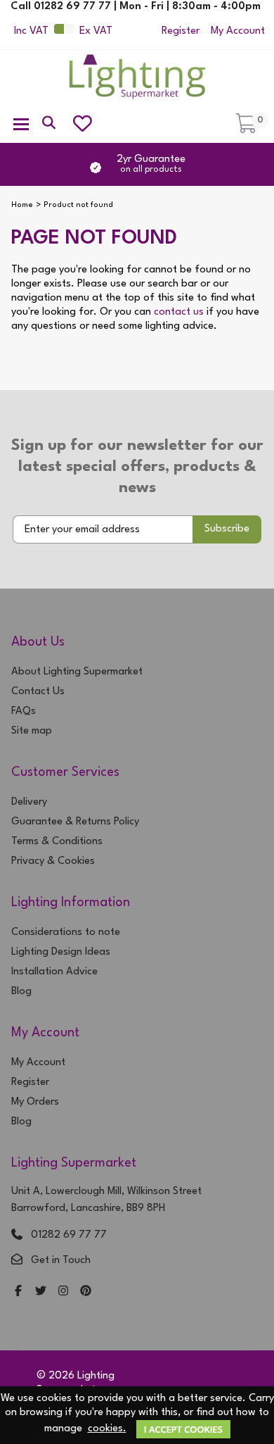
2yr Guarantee (151, 164)
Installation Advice (54, 972)
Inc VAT (31, 31)
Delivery (29, 802)
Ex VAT (95, 31)
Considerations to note (65, 932)
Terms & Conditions (57, 841)
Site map (31, 731)
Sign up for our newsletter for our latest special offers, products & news (137, 467)
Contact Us (38, 691)
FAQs (23, 711)
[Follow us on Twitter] (41, 1292)
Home (22, 205)
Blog (21, 991)
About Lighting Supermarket (77, 672)
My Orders (35, 1102)
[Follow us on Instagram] (63, 1292)
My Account (238, 31)
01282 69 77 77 (69, 1235)
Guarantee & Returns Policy (75, 822)
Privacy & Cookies (53, 861)
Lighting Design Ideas (60, 952)
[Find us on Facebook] (18, 1292)
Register (181, 31)
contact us (179, 312)
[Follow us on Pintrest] (86, 1292)
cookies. (107, 1429)
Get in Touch (61, 1260)
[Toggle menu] (21, 123)
